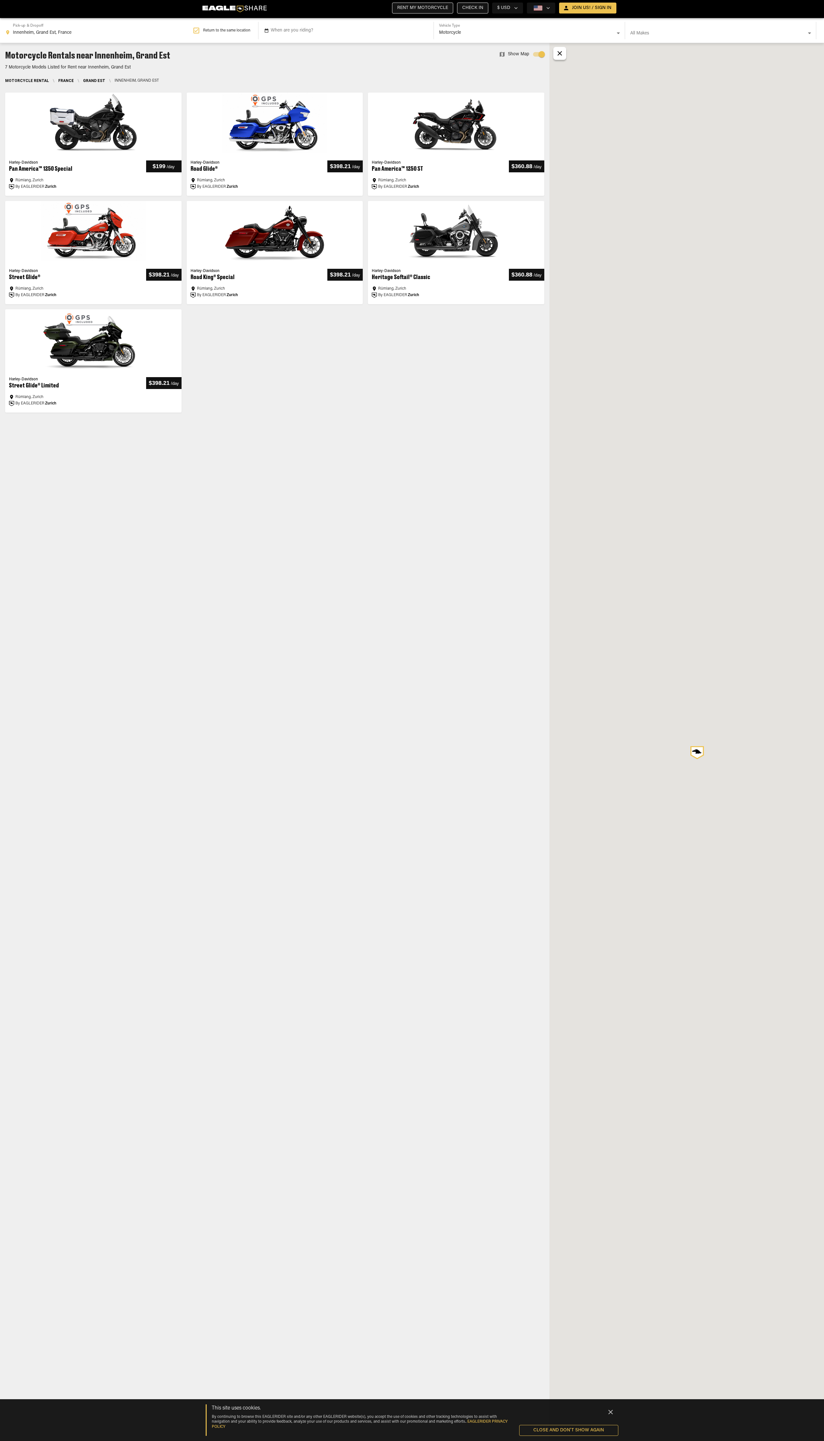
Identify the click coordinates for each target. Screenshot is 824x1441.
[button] (422, 8)
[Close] (610, 1412)
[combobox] (99, 30)
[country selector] (541, 8)
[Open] (618, 33)
